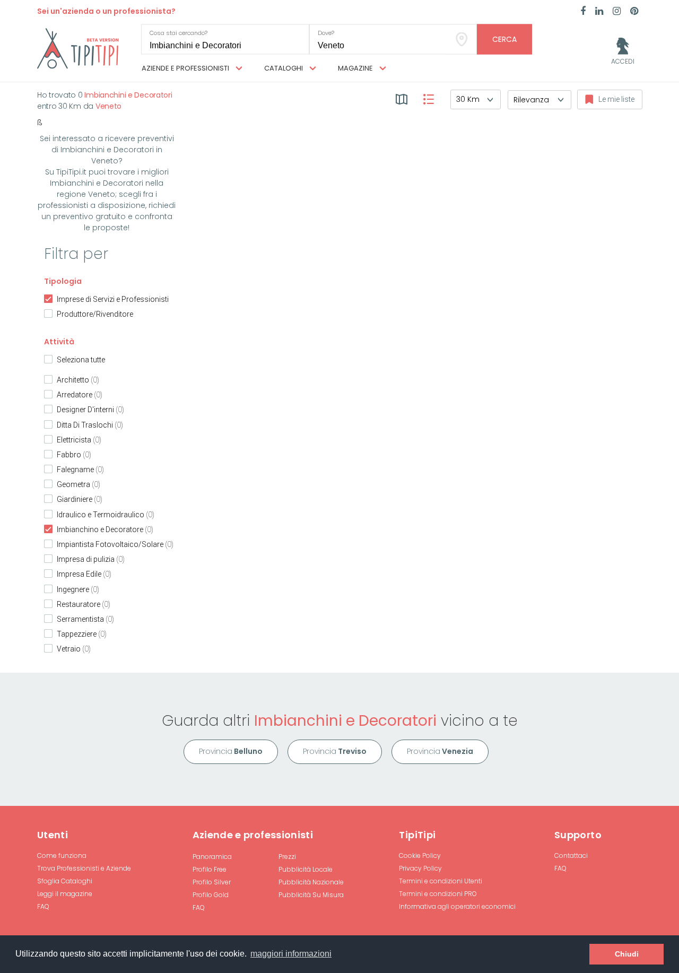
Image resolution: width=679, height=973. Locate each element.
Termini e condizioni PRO (438, 893)
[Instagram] (617, 11)
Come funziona (61, 855)
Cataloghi (284, 68)
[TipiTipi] (78, 47)
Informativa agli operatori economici (457, 906)
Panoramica (212, 856)
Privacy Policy (420, 868)
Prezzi (287, 856)
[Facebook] (583, 11)
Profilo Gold (211, 894)
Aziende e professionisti (186, 68)
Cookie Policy (420, 855)
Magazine (356, 68)
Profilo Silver (212, 882)
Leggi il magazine (64, 893)
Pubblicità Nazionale (311, 882)
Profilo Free (210, 869)
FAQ (43, 906)
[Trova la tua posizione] (462, 39)
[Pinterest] (634, 11)
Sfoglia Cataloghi (64, 880)
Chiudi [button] (627, 954)
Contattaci (571, 855)
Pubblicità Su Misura (311, 894)
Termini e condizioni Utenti (440, 880)
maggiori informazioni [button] (291, 953)
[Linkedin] (599, 11)
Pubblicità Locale (305, 869)
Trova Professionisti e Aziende (84, 868)
